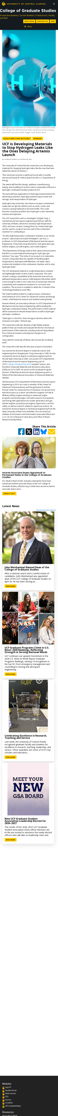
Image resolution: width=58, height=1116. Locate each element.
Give (53, 21)
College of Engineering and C (19, 364)
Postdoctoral (41, 15)
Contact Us (42, 21)
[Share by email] (52, 432)
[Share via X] (29, 432)
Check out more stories (46, 510)
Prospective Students (9, 15)
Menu (29, 26)
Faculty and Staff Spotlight (17, 138)
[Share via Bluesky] (43, 432)
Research (38, 138)
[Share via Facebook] (21, 432)
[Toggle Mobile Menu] (54, 3)
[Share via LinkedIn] (36, 432)
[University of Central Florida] (24, 3)
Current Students (27, 15)
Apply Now (29, 21)
